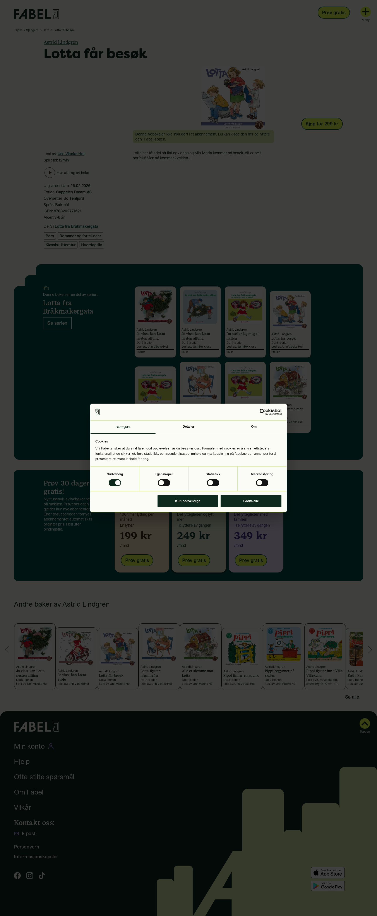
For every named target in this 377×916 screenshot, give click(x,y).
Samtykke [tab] (123, 427)
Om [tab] (254, 426)
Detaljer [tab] (189, 426)
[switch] (164, 482)
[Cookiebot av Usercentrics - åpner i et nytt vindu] (263, 412)
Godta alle (251, 501)
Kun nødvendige (187, 501)
